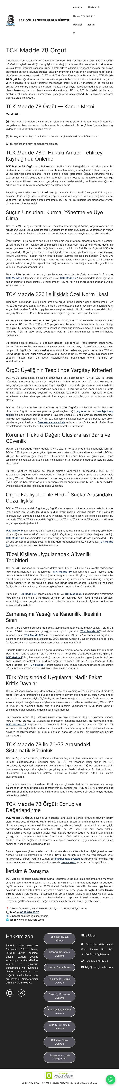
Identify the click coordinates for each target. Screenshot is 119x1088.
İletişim (91, 24)
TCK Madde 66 (90, 631)
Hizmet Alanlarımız (82, 16)
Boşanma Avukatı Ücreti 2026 (59, 1057)
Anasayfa (77, 7)
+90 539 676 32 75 (96, 960)
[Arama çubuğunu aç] (74, 33)
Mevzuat (77, 24)
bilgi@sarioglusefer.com (98, 967)
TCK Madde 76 (15, 278)
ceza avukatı (68, 862)
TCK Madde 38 (73, 593)
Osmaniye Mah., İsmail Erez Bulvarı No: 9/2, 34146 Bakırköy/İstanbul (97, 949)
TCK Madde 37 (28, 593)
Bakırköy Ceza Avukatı (59, 1042)
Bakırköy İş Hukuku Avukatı (59, 981)
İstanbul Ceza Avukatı (59, 967)
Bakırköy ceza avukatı (51, 422)
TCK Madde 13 (16, 724)
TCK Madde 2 (14, 657)
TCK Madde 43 (15, 538)
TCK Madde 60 (62, 571)
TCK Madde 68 (33, 635)
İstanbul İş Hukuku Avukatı (59, 1026)
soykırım (81, 411)
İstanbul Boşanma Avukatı (59, 954)
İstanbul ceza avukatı (67, 858)
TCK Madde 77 (69, 278)
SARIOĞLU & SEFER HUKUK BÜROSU (44, 20)
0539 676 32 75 (29, 912)
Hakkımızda (94, 7)
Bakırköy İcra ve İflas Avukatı (59, 1011)
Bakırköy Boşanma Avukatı (59, 996)
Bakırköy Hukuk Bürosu (59, 938)
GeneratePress (89, 1083)
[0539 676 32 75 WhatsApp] (110, 1079)
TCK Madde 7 (37, 664)
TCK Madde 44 (15, 530)
